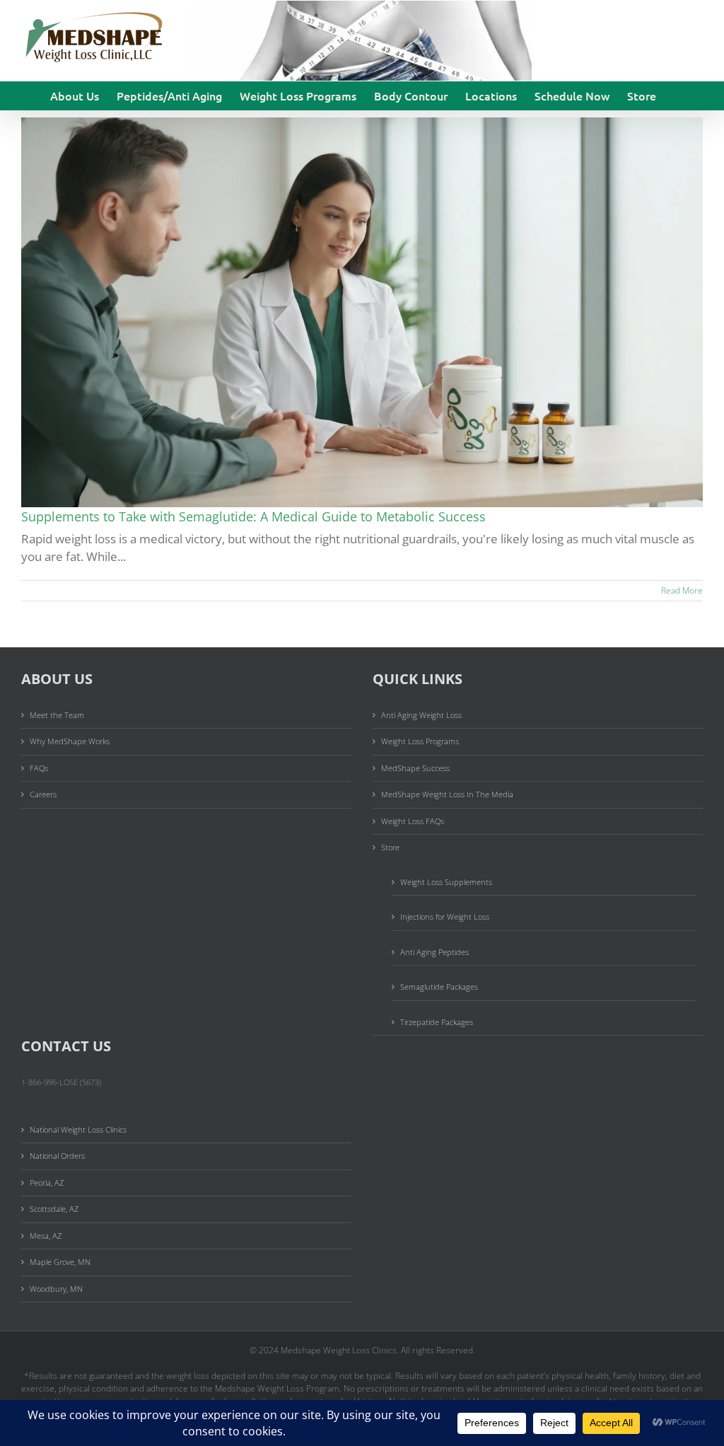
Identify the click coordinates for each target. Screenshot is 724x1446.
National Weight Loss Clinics (78, 1129)
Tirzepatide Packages (436, 1022)
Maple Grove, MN (60, 1261)
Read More (682, 590)
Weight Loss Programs (420, 741)
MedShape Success (415, 768)
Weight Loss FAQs (412, 821)
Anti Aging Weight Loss (421, 715)
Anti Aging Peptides (434, 952)
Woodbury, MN (56, 1288)
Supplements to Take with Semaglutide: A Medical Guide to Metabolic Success (253, 516)
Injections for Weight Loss (444, 916)
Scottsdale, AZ (54, 1208)
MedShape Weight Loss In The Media (447, 794)
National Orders (57, 1155)
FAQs (39, 768)
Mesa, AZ (46, 1235)
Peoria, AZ (47, 1182)
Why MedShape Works (70, 741)
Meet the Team (57, 715)
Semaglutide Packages (439, 986)
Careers (43, 794)
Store (390, 847)
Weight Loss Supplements (446, 882)
